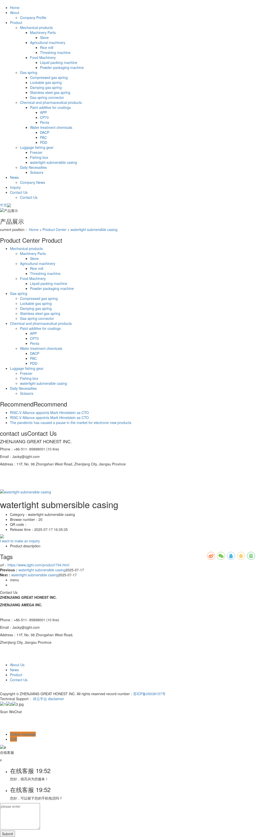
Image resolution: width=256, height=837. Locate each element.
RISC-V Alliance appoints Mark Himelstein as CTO (49, 412)
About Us (17, 664)
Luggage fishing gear (37, 147)
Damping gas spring (46, 87)
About (14, 12)
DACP (44, 132)
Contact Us (19, 192)
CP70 (44, 117)
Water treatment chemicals (51, 127)
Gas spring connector (47, 97)
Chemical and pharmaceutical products (51, 102)
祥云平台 (40, 698)
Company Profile (33, 17)
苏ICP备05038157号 (149, 693)
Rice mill (46, 47)
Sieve (44, 37)
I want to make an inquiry (20, 540)
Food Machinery (43, 57)
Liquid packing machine (58, 62)
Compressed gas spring (49, 77)
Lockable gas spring (46, 82)
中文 (3, 204)
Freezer (36, 152)
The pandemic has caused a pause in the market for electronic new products (70, 422)
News (14, 177)
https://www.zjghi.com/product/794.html (38, 564)
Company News (32, 182)
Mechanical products (36, 27)
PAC (43, 137)
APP (43, 112)
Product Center (54, 229)
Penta (44, 122)
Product (16, 22)
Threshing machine (55, 52)
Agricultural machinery (47, 42)
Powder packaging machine (62, 67)
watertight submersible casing (53, 162)
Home (15, 7)
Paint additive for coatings (50, 107)
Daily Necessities (33, 167)
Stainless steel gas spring (50, 92)
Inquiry (15, 187)
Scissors (36, 172)
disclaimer (56, 698)
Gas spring (28, 72)
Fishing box (39, 157)
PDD (43, 142)
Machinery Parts (43, 32)
